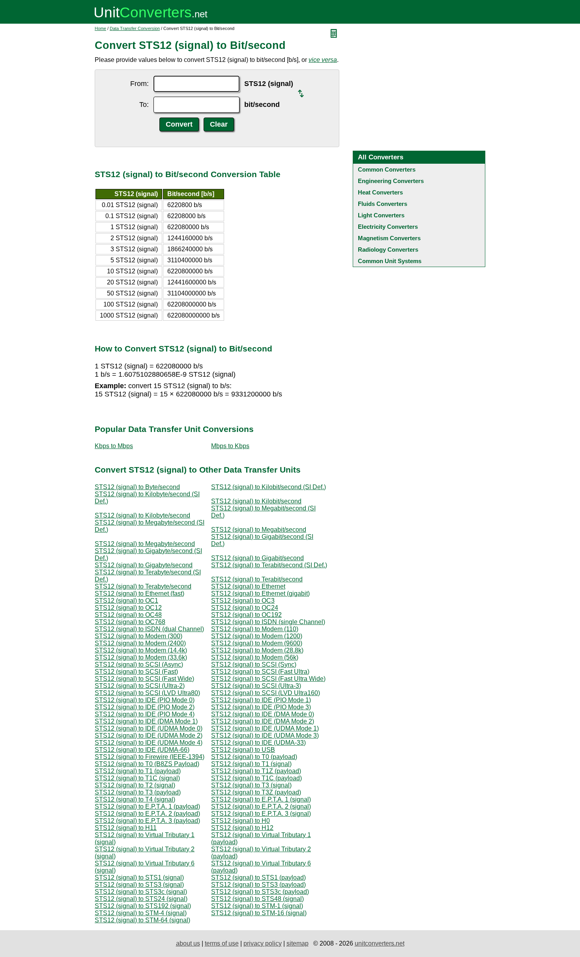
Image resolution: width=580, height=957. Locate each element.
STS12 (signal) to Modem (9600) (256, 643)
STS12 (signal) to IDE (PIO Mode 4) (145, 714)
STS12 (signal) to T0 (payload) (254, 756)
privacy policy (262, 943)
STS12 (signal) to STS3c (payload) (260, 891)
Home (100, 28)
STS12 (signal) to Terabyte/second (143, 586)
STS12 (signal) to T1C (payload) (256, 778)
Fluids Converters (382, 203)
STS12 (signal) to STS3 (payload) (258, 884)
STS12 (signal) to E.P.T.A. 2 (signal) (261, 806)
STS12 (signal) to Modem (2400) (140, 643)
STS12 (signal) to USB (243, 749)
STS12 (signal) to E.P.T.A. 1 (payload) (147, 806)
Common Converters (386, 169)
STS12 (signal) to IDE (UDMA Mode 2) (148, 735)
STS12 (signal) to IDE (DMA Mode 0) (262, 714)
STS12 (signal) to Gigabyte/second (144, 565)
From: (139, 84)
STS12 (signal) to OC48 (128, 614)
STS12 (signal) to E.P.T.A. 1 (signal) (261, 799)
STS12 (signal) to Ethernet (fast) (139, 593)
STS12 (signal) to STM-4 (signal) (141, 913)
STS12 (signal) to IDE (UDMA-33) (258, 742)
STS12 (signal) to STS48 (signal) (257, 898)
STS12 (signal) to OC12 (128, 607)
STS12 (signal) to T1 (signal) (251, 764)
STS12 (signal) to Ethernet (248, 586)
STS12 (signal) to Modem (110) (254, 629)
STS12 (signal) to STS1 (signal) (139, 877)
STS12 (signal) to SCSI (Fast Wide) (144, 678)
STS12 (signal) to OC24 (244, 607)
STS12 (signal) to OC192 (246, 614)
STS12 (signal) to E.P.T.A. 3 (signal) (261, 813)
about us (188, 943)
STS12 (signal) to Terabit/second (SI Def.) (269, 565)
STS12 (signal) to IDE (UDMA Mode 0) (148, 728)
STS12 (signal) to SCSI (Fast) (136, 671)
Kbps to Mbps (114, 446)
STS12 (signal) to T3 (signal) (251, 785)
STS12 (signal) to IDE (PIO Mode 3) (261, 707)
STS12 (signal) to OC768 (130, 622)
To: (144, 104)
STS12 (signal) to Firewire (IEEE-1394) (149, 756)
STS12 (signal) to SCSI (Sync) (253, 664)
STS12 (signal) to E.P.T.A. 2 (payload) (147, 813)
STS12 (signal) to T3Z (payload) (256, 792)
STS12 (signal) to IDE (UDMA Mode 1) (265, 728)
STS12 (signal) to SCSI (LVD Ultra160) (265, 693)
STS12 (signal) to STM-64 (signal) (142, 920)
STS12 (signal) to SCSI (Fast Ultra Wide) (268, 678)
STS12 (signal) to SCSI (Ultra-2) (140, 685)
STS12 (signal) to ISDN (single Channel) (268, 622)
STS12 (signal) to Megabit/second (258, 529)
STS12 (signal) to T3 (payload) (138, 792)
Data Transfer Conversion (135, 28)
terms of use (222, 943)
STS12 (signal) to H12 (242, 827)
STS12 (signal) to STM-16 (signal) (259, 913)
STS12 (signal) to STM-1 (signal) (257, 906)
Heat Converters (380, 192)
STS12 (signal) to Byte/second (137, 487)
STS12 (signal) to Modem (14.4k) (141, 650)
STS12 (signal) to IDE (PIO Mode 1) (261, 700)
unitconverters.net (379, 943)
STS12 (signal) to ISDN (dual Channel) (149, 629)
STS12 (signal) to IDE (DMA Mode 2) (262, 721)
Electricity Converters (388, 226)
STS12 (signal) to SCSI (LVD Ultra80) (147, 693)
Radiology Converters (388, 249)
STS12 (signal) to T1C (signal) (137, 778)
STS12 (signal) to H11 (126, 827)
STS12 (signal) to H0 (240, 820)
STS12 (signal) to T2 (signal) (135, 785)
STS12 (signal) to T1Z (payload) (256, 771)
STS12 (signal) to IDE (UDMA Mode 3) (265, 735)
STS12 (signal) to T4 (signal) (135, 799)
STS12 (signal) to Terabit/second (257, 579)
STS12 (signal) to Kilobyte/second (142, 515)
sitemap (297, 943)
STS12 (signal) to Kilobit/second (256, 501)
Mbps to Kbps (230, 446)
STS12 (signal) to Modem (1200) (256, 636)
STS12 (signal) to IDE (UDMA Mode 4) (148, 742)
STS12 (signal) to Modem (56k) (254, 657)
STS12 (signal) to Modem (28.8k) (257, 650)
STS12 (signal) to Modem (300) (138, 636)
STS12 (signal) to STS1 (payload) (258, 877)
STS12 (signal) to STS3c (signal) (141, 891)
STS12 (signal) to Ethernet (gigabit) (260, 593)
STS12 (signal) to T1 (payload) (138, 771)
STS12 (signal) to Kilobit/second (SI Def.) (268, 487)
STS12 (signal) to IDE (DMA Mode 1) (146, 721)
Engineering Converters (391, 181)
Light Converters (381, 215)
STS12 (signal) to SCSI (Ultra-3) (256, 685)
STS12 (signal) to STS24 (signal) (141, 898)
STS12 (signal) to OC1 (126, 600)
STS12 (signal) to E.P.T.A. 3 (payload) (147, 820)
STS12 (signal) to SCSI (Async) (139, 664)
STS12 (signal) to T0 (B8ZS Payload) (147, 764)
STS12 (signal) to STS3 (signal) (139, 884)
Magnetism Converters (389, 238)
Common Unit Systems (389, 261)
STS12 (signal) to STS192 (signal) (143, 906)
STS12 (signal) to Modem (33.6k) (141, 657)
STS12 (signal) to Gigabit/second (257, 558)
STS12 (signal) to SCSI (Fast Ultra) (260, 671)
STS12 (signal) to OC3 (243, 600)
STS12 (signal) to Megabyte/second (145, 543)
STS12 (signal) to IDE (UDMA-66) (142, 749)
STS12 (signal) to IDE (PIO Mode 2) (145, 707)
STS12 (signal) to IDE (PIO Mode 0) (145, 700)
